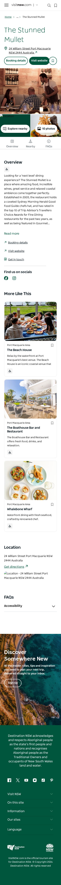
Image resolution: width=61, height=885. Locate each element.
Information (16, 811)
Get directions (14, 566)
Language (14, 829)
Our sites (13, 819)
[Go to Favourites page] (55, 5)
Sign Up (13, 683)
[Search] (49, 6)
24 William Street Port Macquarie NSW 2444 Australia (30, 50)
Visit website (39, 60)
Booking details (16, 60)
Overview (12, 146)
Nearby (30, 146)
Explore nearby (17, 128)
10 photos (48, 128)
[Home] (21, 5)
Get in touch (16, 259)
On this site (15, 802)
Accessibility (13, 606)
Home (8, 17)
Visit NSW (14, 794)
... (17, 17)
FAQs (49, 146)
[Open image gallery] (30, 91)
